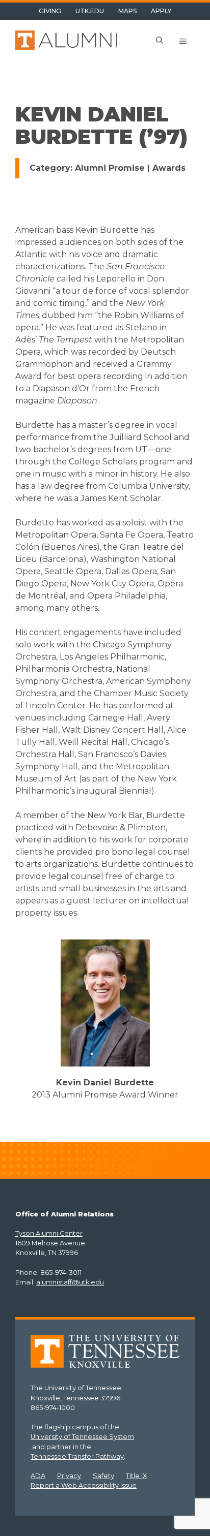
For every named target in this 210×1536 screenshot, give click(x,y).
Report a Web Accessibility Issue (84, 1485)
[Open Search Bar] (159, 41)
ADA (38, 1476)
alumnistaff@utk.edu (70, 1282)
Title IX (136, 1476)
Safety (103, 1476)
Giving (50, 11)
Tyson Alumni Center (49, 1233)
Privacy (69, 1476)
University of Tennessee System (82, 1436)
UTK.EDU (89, 11)
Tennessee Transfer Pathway (77, 1456)
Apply (161, 11)
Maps (127, 11)
